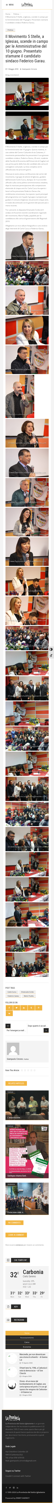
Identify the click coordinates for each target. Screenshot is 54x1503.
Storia (27, 1333)
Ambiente (11, 1184)
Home (7, 14)
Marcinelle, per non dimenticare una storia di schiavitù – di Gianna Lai (33, 1357)
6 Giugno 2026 (27, 1376)
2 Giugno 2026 (27, 1395)
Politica (16, 14)
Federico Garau (13, 996)
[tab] (27, 1333)
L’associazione (13, 1117)
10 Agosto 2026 (27, 1363)
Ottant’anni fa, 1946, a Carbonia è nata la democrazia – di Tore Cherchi (33, 1371)
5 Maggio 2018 (13, 69)
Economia (27, 1347)
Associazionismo (27, 1337)
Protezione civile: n (15, 1212)
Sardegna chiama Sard (16, 1175)
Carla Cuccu (12, 992)
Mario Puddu (29, 996)
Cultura (10, 1092)
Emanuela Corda (27, 992)
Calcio (26, 1342)
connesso (19, 1245)
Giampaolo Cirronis (29, 69)
